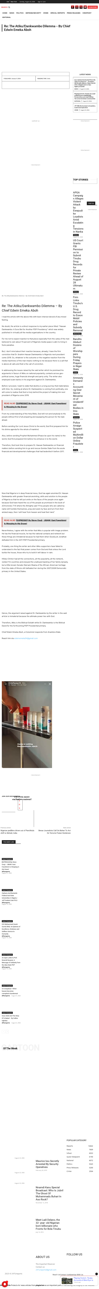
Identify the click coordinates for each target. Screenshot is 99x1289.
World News (77, 333)
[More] (28, 85)
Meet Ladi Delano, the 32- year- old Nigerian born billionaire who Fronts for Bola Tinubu (48, 1224)
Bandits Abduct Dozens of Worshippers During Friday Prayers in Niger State (77, 354)
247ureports (6, 871)
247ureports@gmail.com (46, 1270)
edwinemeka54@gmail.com (26, 638)
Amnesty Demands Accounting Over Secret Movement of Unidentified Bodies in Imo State (78, 395)
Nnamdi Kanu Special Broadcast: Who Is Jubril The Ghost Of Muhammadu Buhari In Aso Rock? (49, 1193)
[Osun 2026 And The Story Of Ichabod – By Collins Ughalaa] (11, 1007)
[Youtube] (85, 7)
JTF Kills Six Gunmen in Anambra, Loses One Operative (84, 106)
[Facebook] (72, 7)
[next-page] (7, 1031)
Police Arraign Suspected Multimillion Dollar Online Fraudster (78, 434)
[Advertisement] (49, 50)
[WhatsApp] (22, 85)
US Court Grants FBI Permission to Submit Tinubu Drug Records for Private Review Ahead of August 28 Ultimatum (78, 264)
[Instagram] (76, 7)
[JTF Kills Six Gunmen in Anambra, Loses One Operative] (9, 1178)
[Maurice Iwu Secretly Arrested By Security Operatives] (49, 1151)
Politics (76, 235)
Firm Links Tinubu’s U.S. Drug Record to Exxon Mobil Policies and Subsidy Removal (78, 314)
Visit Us (91, 203)
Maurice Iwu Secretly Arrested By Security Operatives (47, 1164)
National (77, 101)
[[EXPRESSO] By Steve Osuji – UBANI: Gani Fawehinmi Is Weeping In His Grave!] (11, 853)
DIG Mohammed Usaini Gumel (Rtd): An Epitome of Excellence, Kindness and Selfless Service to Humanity (11, 929)
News (76, 89)
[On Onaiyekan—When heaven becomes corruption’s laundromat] (11, 980)
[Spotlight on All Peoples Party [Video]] (49, 1095)
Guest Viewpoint (88, 29)
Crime (76, 110)
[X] (81, 7)
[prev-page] (3, 1031)
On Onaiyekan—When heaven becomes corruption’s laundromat (10, 991)
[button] (6, 7)
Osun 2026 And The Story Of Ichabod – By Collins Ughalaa (10, 1018)
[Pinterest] (17, 85)
